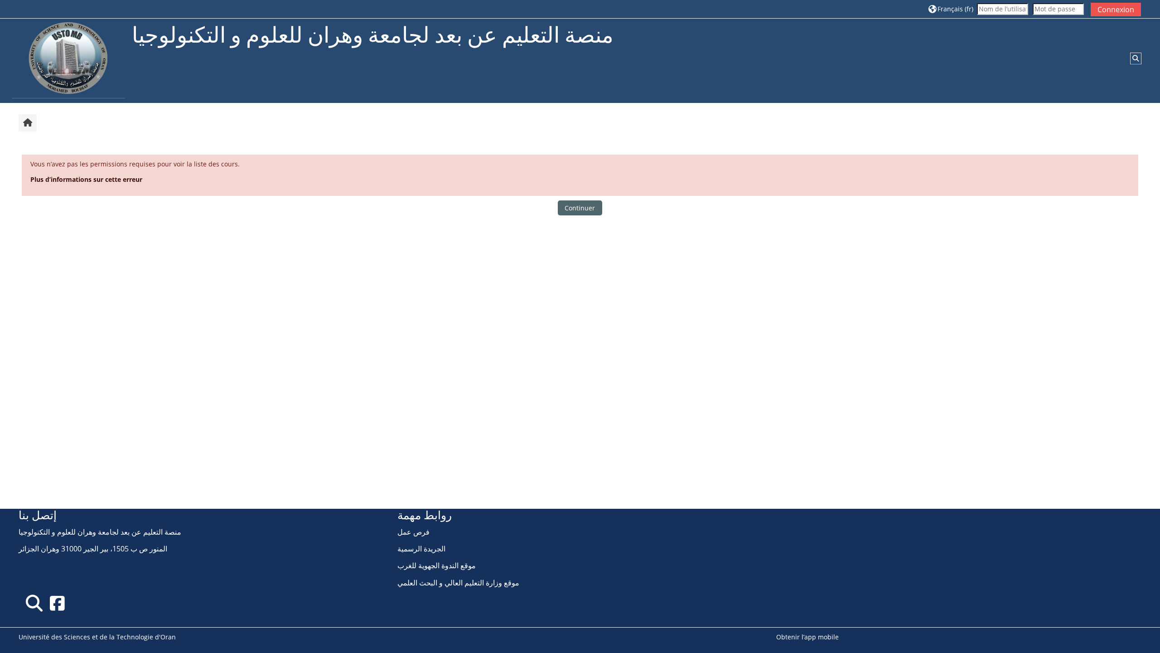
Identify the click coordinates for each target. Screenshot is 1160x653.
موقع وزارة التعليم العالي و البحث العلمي (458, 583)
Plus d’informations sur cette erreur (86, 179)
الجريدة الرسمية (421, 549)
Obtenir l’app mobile (807, 637)
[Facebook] (57, 602)
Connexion (1115, 10)
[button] (951, 9)
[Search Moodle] (34, 602)
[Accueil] (68, 60)
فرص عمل (413, 532)
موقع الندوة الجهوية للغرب (436, 565)
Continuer (580, 208)
